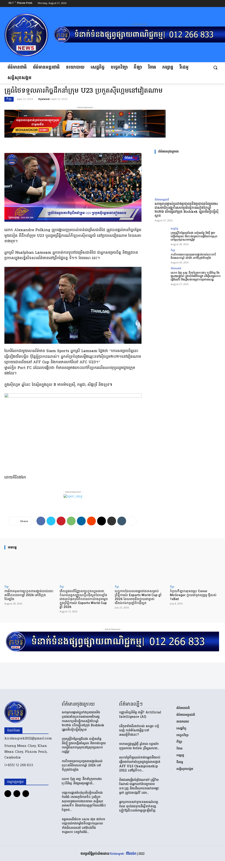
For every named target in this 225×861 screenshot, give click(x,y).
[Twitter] (51, 521)
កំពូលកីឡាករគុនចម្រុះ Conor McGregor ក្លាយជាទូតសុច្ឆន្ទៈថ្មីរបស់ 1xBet (193, 595)
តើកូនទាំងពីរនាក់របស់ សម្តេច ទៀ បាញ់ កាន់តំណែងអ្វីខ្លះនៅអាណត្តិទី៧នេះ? (139, 730)
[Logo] (29, 35)
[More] (132, 521)
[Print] (111, 521)
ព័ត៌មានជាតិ (176, 269)
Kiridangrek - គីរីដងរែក (123, 854)
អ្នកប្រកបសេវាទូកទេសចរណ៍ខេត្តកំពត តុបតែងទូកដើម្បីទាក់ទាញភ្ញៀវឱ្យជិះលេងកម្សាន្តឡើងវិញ (138, 806)
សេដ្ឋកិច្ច (174, 229)
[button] (215, 67)
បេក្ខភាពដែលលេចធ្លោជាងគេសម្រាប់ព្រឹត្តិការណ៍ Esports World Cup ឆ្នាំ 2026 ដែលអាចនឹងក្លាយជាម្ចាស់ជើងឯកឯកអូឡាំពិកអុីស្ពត (138, 597)
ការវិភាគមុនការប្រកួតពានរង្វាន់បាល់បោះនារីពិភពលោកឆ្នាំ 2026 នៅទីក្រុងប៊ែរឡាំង (193, 256)
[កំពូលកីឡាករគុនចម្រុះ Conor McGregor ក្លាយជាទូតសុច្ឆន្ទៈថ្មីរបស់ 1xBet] (195, 568)
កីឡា (9, 99)
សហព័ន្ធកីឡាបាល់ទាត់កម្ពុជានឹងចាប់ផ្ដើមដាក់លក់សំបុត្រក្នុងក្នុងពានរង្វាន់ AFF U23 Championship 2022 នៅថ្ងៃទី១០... (139, 764)
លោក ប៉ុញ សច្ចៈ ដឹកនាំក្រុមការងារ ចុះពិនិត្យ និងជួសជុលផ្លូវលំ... (82, 781)
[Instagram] (210, 4)
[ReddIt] (91, 521)
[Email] (101, 521)
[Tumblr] (121, 521)
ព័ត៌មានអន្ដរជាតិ (162, 199)
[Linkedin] (81, 521)
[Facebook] (203, 4)
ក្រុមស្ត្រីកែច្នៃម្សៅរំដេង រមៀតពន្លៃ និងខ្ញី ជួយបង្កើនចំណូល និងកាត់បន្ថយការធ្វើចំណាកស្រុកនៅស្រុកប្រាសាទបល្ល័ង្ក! (194, 236)
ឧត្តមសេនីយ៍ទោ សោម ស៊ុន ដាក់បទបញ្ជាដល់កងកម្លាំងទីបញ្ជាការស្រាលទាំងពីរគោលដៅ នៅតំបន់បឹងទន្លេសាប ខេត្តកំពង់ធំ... (83, 826)
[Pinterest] (61, 521)
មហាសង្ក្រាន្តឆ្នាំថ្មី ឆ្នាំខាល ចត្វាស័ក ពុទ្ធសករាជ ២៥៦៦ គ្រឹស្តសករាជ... (139, 746)
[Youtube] (217, 4)
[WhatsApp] (71, 521)
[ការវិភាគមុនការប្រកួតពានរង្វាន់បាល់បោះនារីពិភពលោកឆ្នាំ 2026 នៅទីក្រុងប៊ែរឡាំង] (161, 255)
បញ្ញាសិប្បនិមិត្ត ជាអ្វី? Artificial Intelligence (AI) (140, 714)
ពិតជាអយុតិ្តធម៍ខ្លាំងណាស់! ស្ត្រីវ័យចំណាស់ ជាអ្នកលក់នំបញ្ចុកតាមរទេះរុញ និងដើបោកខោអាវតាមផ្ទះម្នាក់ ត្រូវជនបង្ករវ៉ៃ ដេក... (139, 786)
